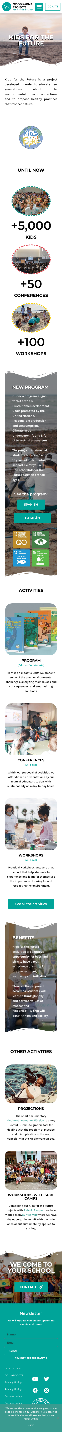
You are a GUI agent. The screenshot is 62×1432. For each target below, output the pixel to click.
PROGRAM (31, 660)
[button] (39, 7)
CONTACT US (13, 1368)
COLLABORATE (14, 1375)
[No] (57, 1418)
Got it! (31, 1425)
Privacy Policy (13, 1382)
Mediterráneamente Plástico (26, 1120)
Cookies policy (13, 1396)
